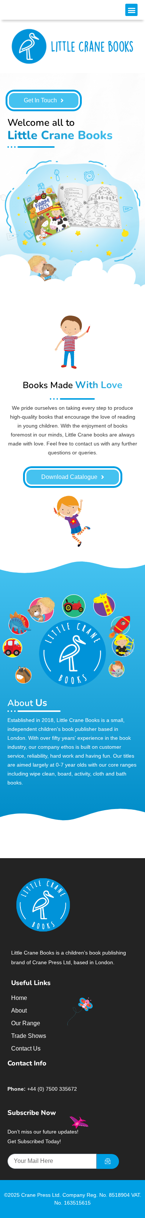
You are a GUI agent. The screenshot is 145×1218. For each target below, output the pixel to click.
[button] (131, 10)
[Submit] (108, 1161)
